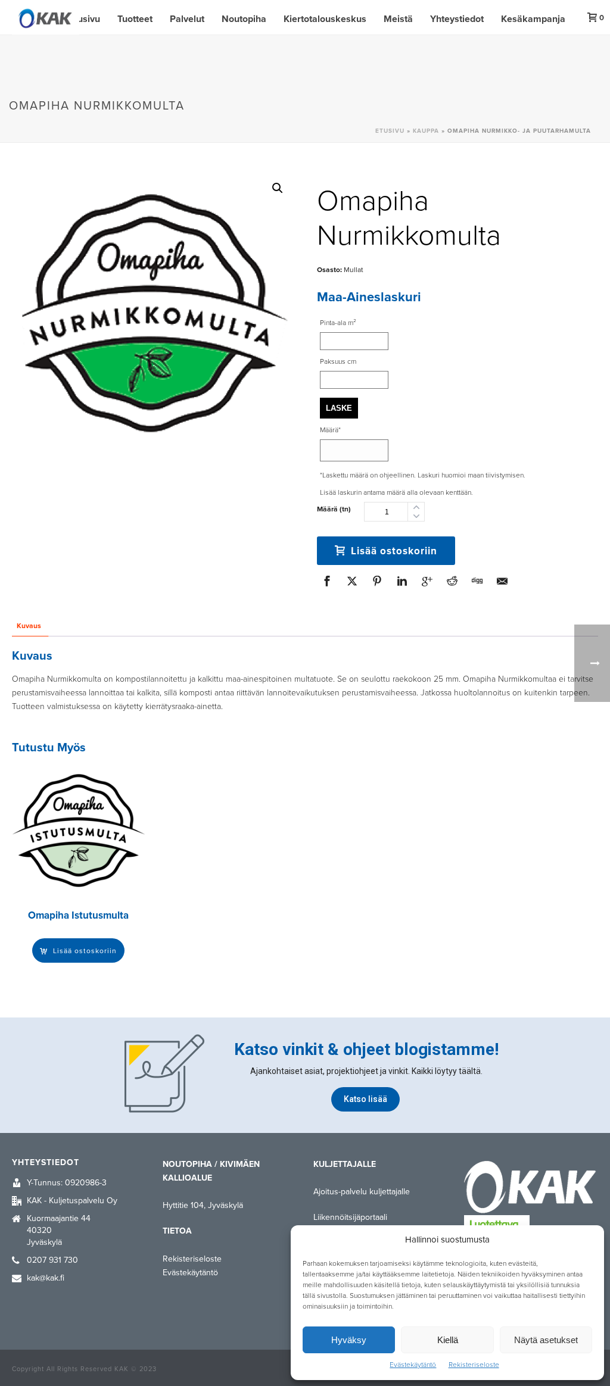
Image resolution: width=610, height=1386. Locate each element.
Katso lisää (365, 1099)
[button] (277, 188)
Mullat (353, 270)
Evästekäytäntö (413, 1364)
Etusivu (84, 19)
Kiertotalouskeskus (325, 19)
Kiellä (447, 1340)
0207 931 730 (52, 1260)
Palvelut (187, 19)
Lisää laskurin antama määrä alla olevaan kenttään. (396, 492)
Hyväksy (348, 1340)
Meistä (398, 19)
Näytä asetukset (546, 1340)
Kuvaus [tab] (29, 626)
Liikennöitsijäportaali (350, 1217)
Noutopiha (244, 19)
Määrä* (330, 430)
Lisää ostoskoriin (394, 551)
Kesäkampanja (533, 19)
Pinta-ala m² (338, 323)
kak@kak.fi (45, 1278)
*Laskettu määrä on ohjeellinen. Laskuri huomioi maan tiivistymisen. (422, 475)
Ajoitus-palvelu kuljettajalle (361, 1192)
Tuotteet (134, 19)
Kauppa (426, 131)
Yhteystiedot (457, 19)
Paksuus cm (338, 361)
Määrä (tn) (334, 509)
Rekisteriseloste (474, 1364)
